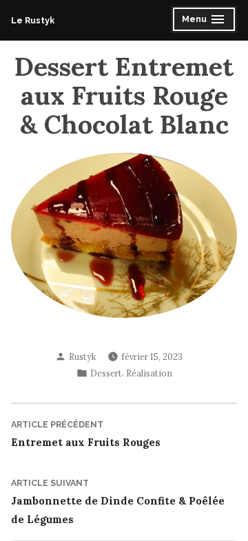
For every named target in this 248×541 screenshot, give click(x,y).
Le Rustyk (32, 20)
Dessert (106, 373)
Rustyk (82, 356)
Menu (196, 21)
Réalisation (149, 373)
